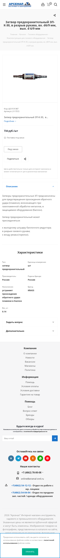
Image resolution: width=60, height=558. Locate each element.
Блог (30, 406)
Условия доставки (30, 390)
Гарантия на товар (30, 394)
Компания (30, 348)
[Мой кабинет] (42, 4)
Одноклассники (33, 458)
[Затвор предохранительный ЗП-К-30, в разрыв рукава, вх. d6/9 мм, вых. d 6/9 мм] (30, 76)
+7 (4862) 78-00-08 (31, 472)
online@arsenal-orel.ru (32, 478)
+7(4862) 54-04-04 (20, 492)
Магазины (30, 365)
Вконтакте (11, 458)
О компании (30, 353)
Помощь (30, 382)
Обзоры (30, 419)
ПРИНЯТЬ (30, 551)
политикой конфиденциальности (35, 431)
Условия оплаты (30, 386)
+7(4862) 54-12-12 (21, 485)
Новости (30, 357)
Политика (30, 369)
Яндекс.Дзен (47, 458)
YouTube (26, 458)
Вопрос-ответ (30, 410)
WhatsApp (40, 458)
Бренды (30, 414)
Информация (30, 377)
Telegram (18, 458)
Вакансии (30, 361)
